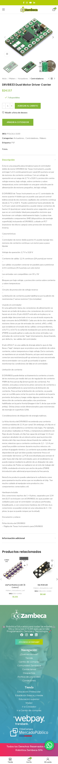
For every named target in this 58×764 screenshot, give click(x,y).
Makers (12, 78)
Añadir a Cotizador (18, 122)
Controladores (37, 78)
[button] (52, 565)
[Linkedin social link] (34, 2)
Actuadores (23, 78)
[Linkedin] (36, 635)
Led (23, 590)
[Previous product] (48, 78)
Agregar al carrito (28, 106)
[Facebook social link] (23, 2)
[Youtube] (31, 635)
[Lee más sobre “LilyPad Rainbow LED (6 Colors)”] (24, 565)
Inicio (4, 78)
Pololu (5, 149)
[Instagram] (26, 635)
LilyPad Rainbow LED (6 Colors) (15, 586)
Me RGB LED (43, 585)
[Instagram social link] (27, 2)
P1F (13, 142)
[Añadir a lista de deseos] (24, 560)
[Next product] (54, 78)
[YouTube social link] (31, 2)
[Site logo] (29, 9)
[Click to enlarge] (7, 54)
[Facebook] (22, 635)
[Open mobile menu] (3, 9)
